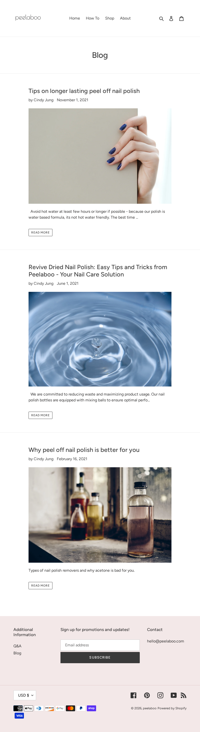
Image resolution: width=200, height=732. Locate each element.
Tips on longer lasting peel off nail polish (84, 90)
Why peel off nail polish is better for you (84, 449)
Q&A (17, 646)
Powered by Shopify (172, 708)
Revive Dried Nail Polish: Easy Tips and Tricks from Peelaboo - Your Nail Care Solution (98, 270)
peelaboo (150, 708)
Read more (40, 232)
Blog (17, 653)
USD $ (23, 695)
